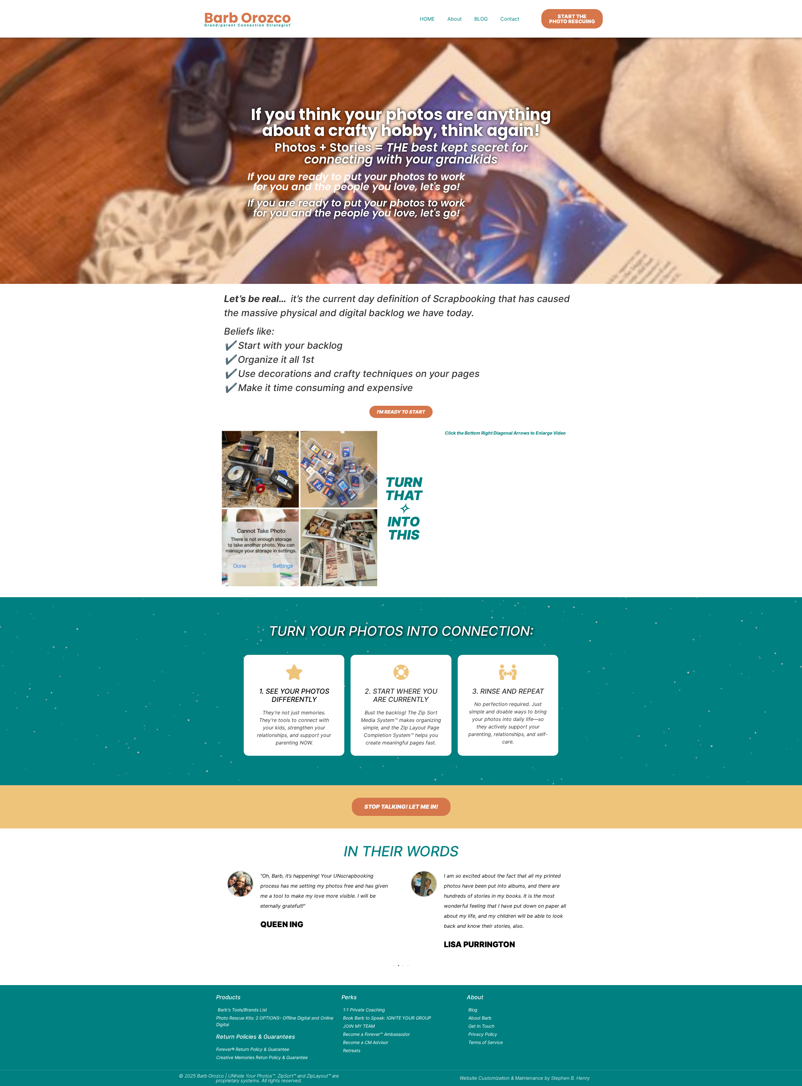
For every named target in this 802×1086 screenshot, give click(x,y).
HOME (427, 19)
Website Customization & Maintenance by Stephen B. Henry (525, 1078)
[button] (393, 965)
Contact (509, 19)
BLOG (481, 19)
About (454, 19)
